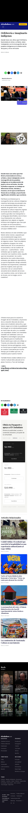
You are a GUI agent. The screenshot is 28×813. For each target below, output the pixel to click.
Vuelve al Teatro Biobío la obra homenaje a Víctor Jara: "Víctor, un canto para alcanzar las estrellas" (13, 578)
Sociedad (3, 783)
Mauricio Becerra (7, 78)
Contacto (3, 748)
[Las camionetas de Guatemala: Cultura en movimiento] (14, 628)
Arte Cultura (17, 783)
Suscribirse (14, 458)
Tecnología (4, 784)
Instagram (18, 743)
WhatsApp (14, 412)
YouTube (23, 412)
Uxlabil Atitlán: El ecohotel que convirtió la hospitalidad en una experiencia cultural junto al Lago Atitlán (13, 545)
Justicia (8, 781)
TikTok (16, 751)
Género (17, 781)
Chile (2, 759)
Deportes (10, 784)
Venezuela (4, 764)
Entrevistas (18, 767)
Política (3, 779)
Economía (19, 779)
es (11, 803)
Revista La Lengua (20, 771)
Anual (21, 438)
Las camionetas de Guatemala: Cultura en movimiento (13, 641)
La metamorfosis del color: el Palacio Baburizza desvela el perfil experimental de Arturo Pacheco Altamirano (13, 610)
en (13, 803)
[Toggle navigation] (3, 26)
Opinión (17, 764)
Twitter (17, 746)
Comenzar (14, 478)
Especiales (23, 781)
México (3, 762)
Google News (4, 413)
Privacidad (4, 751)
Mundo (3, 769)
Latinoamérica (5, 767)
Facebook (18, 741)
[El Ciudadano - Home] (7, 24)
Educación (10, 783)
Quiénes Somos (5, 741)
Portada (17, 759)
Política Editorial (5, 743)
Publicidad (4, 746)
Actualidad (18, 762)
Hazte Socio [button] (23, 24)
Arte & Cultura (5, 52)
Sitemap (13, 800)
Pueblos (3, 781)
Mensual (15, 438)
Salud (12, 781)
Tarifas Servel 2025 (15, 798)
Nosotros (13, 793)
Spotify (17, 753)
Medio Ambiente (10, 779)
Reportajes (18, 769)
